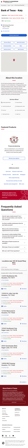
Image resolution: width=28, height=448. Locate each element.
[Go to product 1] (12, 164)
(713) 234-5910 (5, 350)
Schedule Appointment (14, 35)
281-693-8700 (6, 31)
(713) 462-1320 (5, 367)
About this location (21, 42)
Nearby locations (7, 49)
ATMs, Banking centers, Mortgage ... (10, 269)
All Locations (23, 382)
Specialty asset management (10, 184)
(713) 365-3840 (5, 315)
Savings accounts (7, 174)
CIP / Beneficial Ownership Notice (9, 436)
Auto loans (8, 171)
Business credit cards (17, 171)
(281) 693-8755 (5, 332)
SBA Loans (21, 184)
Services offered (7, 42)
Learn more (14, 402)
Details (4, 288)
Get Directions (5, 28)
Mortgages (22, 174)
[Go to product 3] (14, 164)
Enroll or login (4, 197)
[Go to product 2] (13, 164)
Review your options (14, 158)
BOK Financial (21, 49)
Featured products (7, 45)
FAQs (21, 45)
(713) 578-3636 (5, 280)
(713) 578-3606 (5, 297)
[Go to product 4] (15, 164)
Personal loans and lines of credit (14, 180)
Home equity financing (14, 177)
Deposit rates (16, 174)
